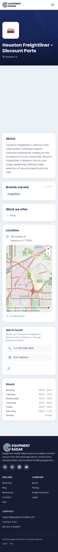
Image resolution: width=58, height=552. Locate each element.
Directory (7, 482)
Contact (6, 497)
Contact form (9, 521)
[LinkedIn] (19, 467)
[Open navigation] (53, 5)
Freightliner (14, 194)
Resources (7, 492)
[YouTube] (26, 467)
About (35, 482)
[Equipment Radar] (11, 5)
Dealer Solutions (40, 492)
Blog (4, 487)
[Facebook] (8, 368)
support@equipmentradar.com (18, 517)
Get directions (17, 316)
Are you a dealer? (11, 526)
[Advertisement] (29, 96)
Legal (34, 497)
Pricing (35, 487)
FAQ (4, 502)
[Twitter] (5, 467)
